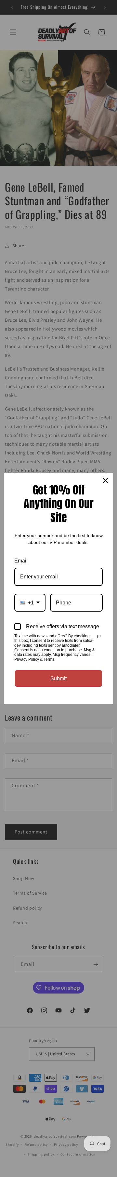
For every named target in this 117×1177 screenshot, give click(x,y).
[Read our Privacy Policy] (99, 637)
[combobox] (30, 603)
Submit (58, 678)
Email (21, 560)
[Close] (105, 480)
